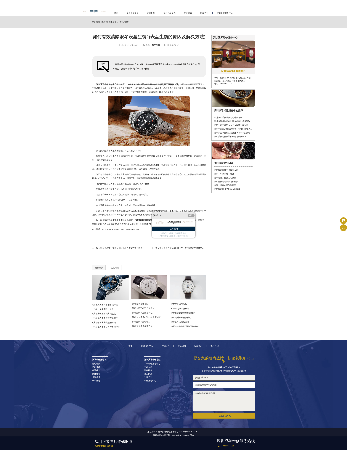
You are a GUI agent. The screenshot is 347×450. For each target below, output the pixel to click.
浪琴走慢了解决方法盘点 (225, 178)
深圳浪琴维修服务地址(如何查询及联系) (232, 121)
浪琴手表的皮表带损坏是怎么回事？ (230, 136)
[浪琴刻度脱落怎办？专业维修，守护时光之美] (149, 287)
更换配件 (151, 13)
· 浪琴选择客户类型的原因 (104, 322)
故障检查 (96, 370)
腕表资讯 (204, 13)
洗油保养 (96, 374)
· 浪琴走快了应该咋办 (140, 322)
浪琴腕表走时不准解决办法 (226, 170)
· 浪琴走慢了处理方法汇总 (143, 308)
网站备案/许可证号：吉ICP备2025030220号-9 (173, 435)
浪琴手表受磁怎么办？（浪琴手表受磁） (232, 125)
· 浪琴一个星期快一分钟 (103, 309)
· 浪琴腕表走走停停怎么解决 (105, 318)
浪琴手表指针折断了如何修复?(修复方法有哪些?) (122, 248)
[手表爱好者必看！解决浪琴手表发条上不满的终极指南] (110, 287)
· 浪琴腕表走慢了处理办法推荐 (106, 327)
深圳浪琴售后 (132, 13)
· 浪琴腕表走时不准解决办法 (105, 305)
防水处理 (96, 367)
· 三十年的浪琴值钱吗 (179, 309)
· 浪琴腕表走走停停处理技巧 (182, 313)
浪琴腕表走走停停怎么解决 (226, 181)
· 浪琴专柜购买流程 (178, 304)
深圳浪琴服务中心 (225, 13)
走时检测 (96, 364)
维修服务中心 (147, 346)
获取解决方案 (225, 416)
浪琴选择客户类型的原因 (225, 185)
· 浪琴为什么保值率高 (179, 322)
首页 (116, 13)
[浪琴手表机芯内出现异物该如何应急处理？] (188, 287)
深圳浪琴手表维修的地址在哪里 (228, 117)
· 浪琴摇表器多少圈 (139, 304)
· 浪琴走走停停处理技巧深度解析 (184, 326)
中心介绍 (215, 346)
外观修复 (96, 377)
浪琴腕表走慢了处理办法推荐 (227, 189)
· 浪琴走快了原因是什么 (141, 313)
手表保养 (148, 367)
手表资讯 (148, 377)
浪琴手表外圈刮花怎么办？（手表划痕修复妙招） (233, 133)
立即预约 (174, 229)
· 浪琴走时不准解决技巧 (180, 317)
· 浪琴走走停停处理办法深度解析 (146, 317)
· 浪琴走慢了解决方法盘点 (104, 314)
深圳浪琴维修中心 (110, 22)
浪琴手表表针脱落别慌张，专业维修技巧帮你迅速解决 (233, 129)
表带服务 (96, 381)
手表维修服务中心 (152, 364)
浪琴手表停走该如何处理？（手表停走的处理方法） (183, 248)
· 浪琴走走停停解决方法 (141, 326)
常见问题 (188, 13)
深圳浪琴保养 (169, 13)
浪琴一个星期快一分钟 (224, 174)
